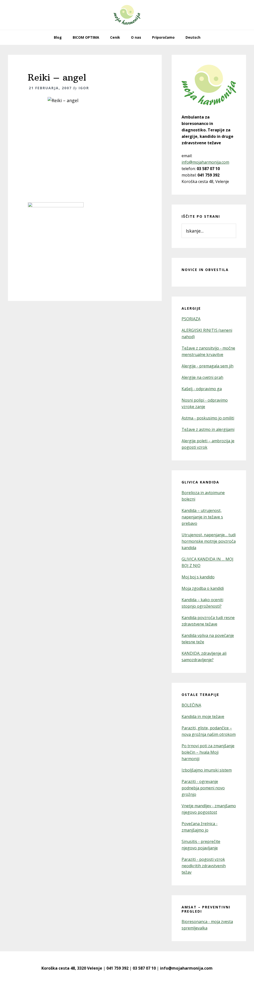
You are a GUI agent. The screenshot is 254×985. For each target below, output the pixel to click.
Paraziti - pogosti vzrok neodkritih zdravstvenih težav (204, 866)
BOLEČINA (191, 705)
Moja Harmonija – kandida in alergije (127, 15)
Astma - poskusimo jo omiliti (208, 418)
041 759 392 (117, 968)
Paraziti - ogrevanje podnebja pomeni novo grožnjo (203, 788)
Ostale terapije (200, 694)
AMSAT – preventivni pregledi (206, 909)
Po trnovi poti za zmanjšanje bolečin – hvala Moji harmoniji (208, 752)
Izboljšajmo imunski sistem (207, 770)
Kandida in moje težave (203, 716)
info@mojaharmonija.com (205, 162)
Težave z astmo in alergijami (208, 429)
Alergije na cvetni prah (202, 377)
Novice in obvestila (205, 269)
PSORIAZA (191, 319)
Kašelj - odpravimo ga (202, 388)
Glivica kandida (200, 482)
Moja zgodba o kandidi (203, 588)
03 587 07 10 (144, 968)
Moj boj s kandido (198, 577)
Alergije (191, 308)
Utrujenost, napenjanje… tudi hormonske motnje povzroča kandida (209, 541)
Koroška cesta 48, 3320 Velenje (71, 968)
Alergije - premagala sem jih (207, 366)
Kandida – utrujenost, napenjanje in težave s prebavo (202, 517)
